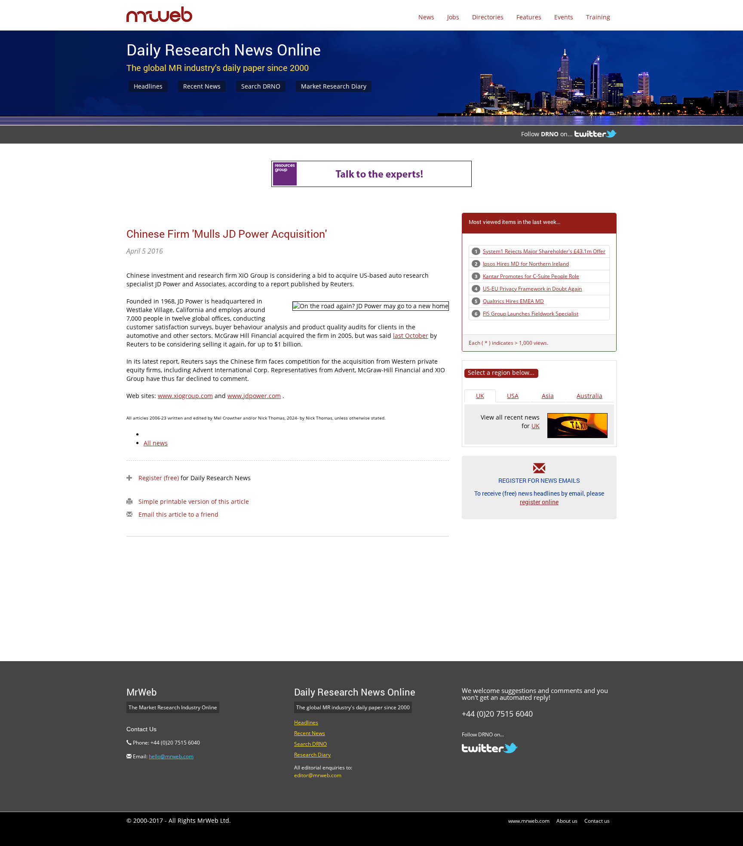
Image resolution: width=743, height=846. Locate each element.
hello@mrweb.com (171, 756)
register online (539, 502)
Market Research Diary (333, 86)
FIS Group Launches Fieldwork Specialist (530, 313)
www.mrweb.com (529, 821)
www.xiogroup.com (185, 396)
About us (566, 821)
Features (528, 17)
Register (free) (158, 478)
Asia (548, 396)
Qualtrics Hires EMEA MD (513, 301)
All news (156, 443)
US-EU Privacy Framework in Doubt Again (532, 288)
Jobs (453, 17)
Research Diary (312, 754)
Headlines (148, 86)
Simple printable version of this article (193, 501)
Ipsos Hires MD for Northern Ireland (526, 263)
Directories (488, 17)
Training (598, 17)
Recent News (202, 86)
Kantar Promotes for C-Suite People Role (531, 276)
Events (563, 17)
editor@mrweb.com (317, 775)
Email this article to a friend (178, 514)
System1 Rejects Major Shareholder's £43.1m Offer (544, 251)
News (426, 17)
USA (513, 396)
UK (480, 396)
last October (410, 335)
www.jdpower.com (254, 396)
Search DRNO (260, 86)
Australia (589, 396)
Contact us (597, 821)
